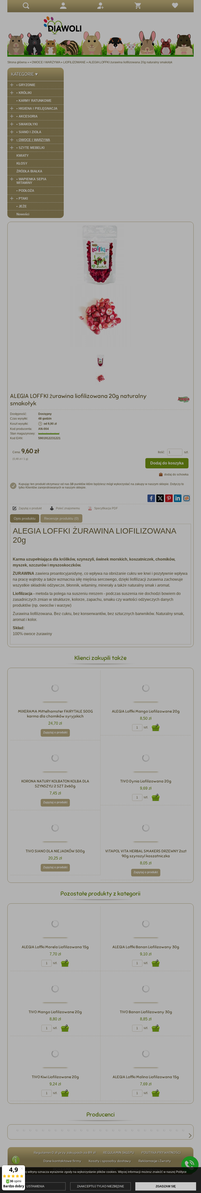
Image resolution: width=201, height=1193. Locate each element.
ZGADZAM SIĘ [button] (166, 1186)
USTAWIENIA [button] (35, 1186)
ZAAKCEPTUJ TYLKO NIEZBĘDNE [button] (100, 1186)
